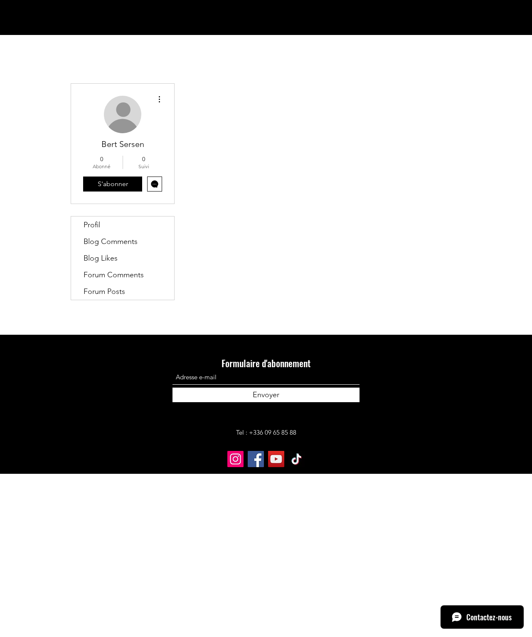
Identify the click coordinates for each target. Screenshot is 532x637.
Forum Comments (114, 274)
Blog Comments (111, 241)
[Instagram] (235, 459)
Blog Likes (101, 258)
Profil (92, 224)
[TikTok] (296, 459)
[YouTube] (276, 459)
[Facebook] (256, 459)
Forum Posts (104, 291)
